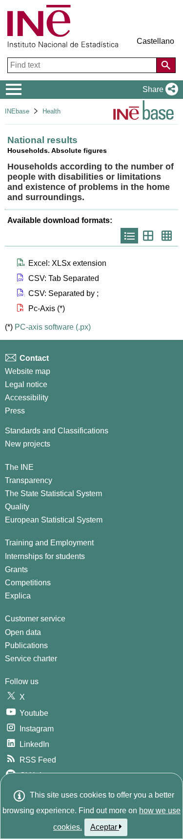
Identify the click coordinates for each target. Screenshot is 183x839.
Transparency (28, 480)
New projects (27, 444)
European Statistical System (53, 520)
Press (15, 411)
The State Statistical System (53, 493)
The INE (19, 467)
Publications (26, 645)
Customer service (35, 619)
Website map (27, 371)
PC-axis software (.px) (53, 327)
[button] (158, 89)
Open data (23, 632)
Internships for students (45, 556)
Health (51, 111)
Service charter (31, 658)
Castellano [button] (155, 41)
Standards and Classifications (56, 431)
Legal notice (26, 384)
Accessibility (26, 397)
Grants (16, 569)
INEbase (17, 111)
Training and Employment (49, 543)
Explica (18, 596)
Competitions (28, 582)
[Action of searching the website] (166, 65)
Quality (17, 507)
